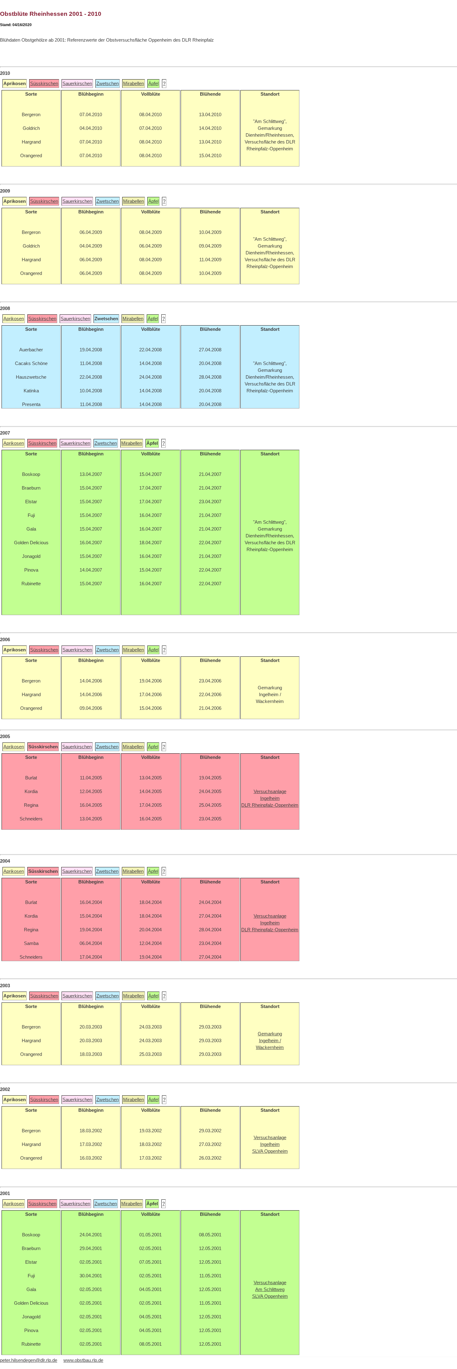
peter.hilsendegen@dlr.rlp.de (28, 1360)
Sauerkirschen (77, 83)
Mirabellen (133, 83)
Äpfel (153, 83)
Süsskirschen (44, 83)
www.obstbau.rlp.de (83, 1360)
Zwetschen (107, 83)
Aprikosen (13, 318)
